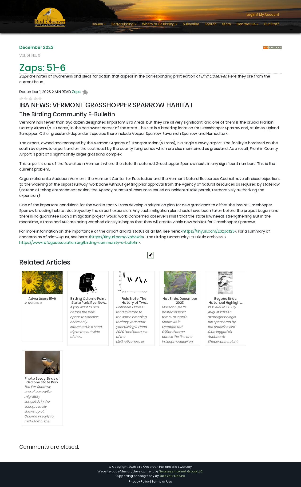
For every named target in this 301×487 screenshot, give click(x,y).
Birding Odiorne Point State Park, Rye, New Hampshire (88, 302)
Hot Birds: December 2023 (179, 300)
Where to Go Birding (158, 24)
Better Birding (122, 24)
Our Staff (271, 24)
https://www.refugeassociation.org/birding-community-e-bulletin (79, 242)
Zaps (76, 91)
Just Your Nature (172, 476)
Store (226, 24)
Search (211, 24)
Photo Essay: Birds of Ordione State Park (42, 380)
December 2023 (36, 47)
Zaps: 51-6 (42, 67)
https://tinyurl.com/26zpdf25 (208, 231)
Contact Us (246, 24)
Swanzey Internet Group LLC (181, 471)
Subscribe (191, 24)
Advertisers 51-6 (42, 298)
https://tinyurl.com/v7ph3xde (116, 237)
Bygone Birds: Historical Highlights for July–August (226, 302)
